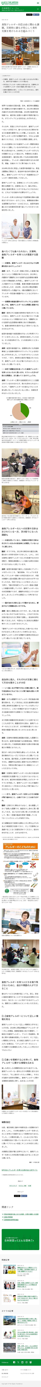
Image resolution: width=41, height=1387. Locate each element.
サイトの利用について (25, 1370)
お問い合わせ (5, 1370)
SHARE (37, 14)
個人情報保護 (5, 1373)
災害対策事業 (8, 1217)
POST (30, 14)
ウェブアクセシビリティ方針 (27, 1373)
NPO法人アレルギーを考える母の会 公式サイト (20, 1170)
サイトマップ (5, 1377)
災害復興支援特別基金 (11, 1220)
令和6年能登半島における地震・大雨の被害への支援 (21, 1214)
